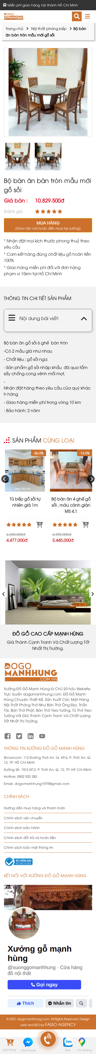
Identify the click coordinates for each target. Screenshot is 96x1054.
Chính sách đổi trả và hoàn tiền (30, 837)
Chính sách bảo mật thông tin (28, 847)
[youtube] (42, 735)
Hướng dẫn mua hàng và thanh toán (34, 807)
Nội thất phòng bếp (49, 28)
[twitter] (19, 735)
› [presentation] (92, 592)
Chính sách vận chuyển (23, 817)
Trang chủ (14, 28)
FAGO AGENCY (60, 1024)
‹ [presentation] (3, 592)
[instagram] (30, 735)
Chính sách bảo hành (22, 827)
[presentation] (5, 479)
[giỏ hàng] (9, 1042)
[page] (7, 735)
